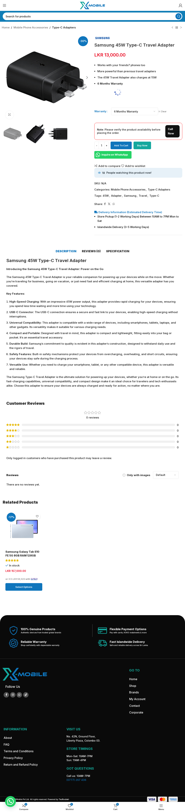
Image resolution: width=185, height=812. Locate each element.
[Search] (178, 16)
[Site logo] (92, 5)
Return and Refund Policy (21, 764)
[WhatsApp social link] (113, 204)
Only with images (138, 475)
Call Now (171, 131)
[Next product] (181, 28)
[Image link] (24, 674)
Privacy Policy (13, 758)
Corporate (136, 712)
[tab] (66, 251)
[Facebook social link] (105, 204)
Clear (164, 111)
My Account (137, 699)
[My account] (180, 5)
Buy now (142, 145)
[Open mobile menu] (4, 5)
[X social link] (109, 204)
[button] (6, 77)
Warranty (100, 111)
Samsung (130, 195)
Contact (134, 706)
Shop (132, 686)
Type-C (154, 195)
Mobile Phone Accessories (31, 27)
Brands (134, 692)
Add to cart (121, 145)
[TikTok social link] (26, 695)
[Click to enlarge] (9, 115)
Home (6, 27)
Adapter (116, 195)
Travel (143, 195)
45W (106, 195)
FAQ (6, 744)
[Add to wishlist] (37, 516)
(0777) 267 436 (76, 779)
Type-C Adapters (64, 27)
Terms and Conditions (18, 751)
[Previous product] (172, 28)
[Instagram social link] (13, 695)
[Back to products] (177, 28)
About (8, 738)
